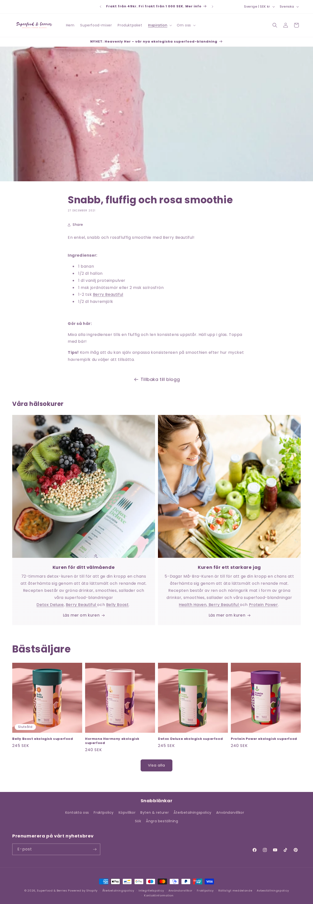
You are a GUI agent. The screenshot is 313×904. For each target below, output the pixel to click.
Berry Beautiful (108, 294)
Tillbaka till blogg (160, 379)
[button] (159, 25)
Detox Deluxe (50, 604)
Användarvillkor (230, 812)
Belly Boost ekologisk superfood (42, 739)
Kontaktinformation (159, 895)
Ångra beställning (162, 821)
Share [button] (78, 224)
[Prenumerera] (94, 849)
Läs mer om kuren (81, 615)
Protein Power (263, 604)
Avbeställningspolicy (273, 891)
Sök (138, 821)
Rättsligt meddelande (235, 891)
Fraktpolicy (104, 812)
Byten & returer (154, 812)
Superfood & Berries (52, 891)
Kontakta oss (77, 812)
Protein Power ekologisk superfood (264, 739)
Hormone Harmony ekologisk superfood (112, 741)
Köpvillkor (127, 812)
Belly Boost (117, 604)
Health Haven (192, 604)
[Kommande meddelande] (212, 6)
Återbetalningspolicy (193, 812)
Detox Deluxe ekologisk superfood (190, 739)
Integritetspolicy (151, 891)
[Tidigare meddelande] (100, 6)
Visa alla (156, 765)
